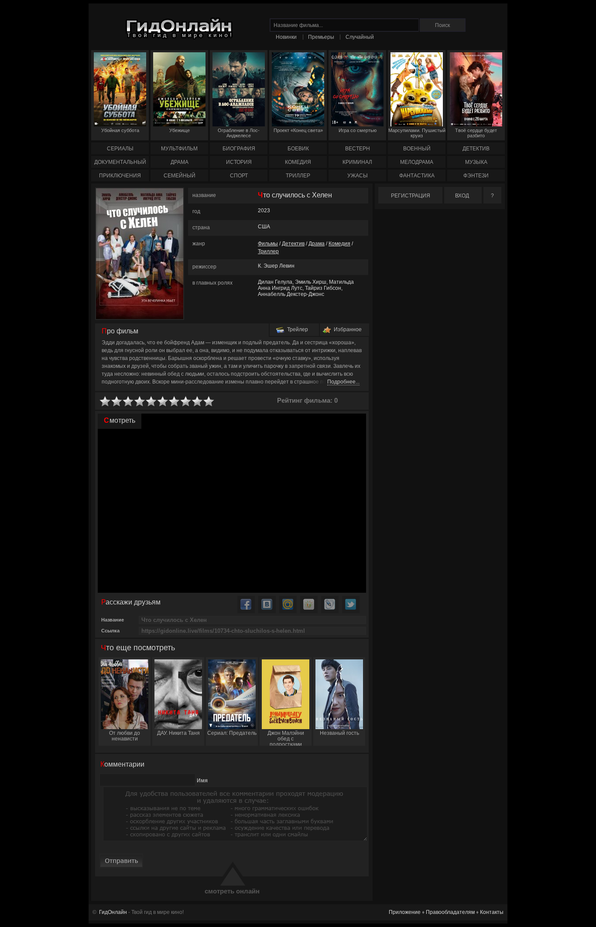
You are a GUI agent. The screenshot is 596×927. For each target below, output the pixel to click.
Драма (179, 162)
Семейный (179, 176)
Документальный (120, 162)
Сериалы (120, 149)
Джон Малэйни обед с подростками (285, 738)
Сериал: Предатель (232, 733)
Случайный (360, 37)
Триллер (298, 176)
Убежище (179, 130)
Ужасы (357, 176)
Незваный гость (339, 733)
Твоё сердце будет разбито (476, 133)
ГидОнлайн (113, 912)
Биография (239, 149)
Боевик (298, 149)
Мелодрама (416, 162)
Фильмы (268, 244)
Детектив (476, 149)
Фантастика (417, 176)
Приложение (405, 912)
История (239, 162)
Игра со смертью (358, 130)
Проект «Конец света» (298, 130)
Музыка (476, 162)
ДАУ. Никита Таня (178, 733)
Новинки (286, 37)
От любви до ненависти (124, 736)
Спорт (239, 176)
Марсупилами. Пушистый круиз (416, 133)
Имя (202, 781)
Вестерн (357, 149)
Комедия (298, 162)
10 (209, 401)
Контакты (492, 912)
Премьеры (321, 37)
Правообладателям (450, 912)
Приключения (120, 176)
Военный (417, 149)
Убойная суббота (120, 130)
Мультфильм (179, 149)
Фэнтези (476, 176)
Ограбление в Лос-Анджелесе (239, 133)
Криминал (357, 162)
